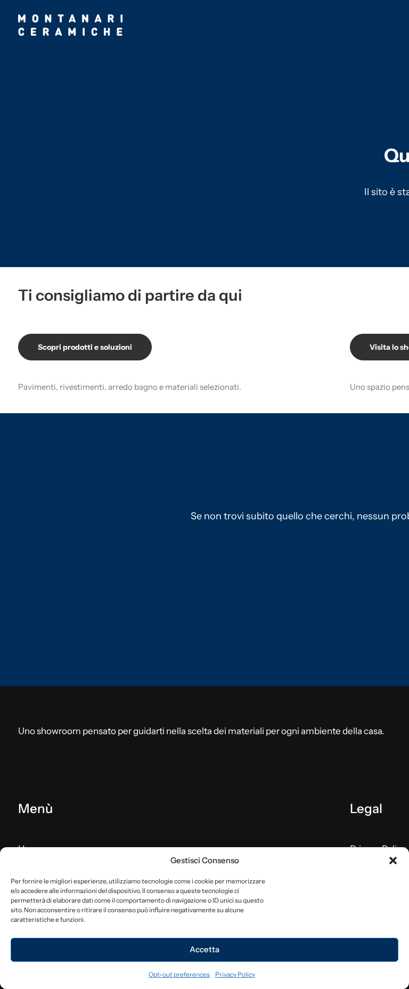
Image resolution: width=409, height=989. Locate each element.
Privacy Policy (235, 974)
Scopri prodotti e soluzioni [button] (85, 347)
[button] (393, 860)
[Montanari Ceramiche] (70, 25)
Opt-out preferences (179, 974)
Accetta (204, 949)
